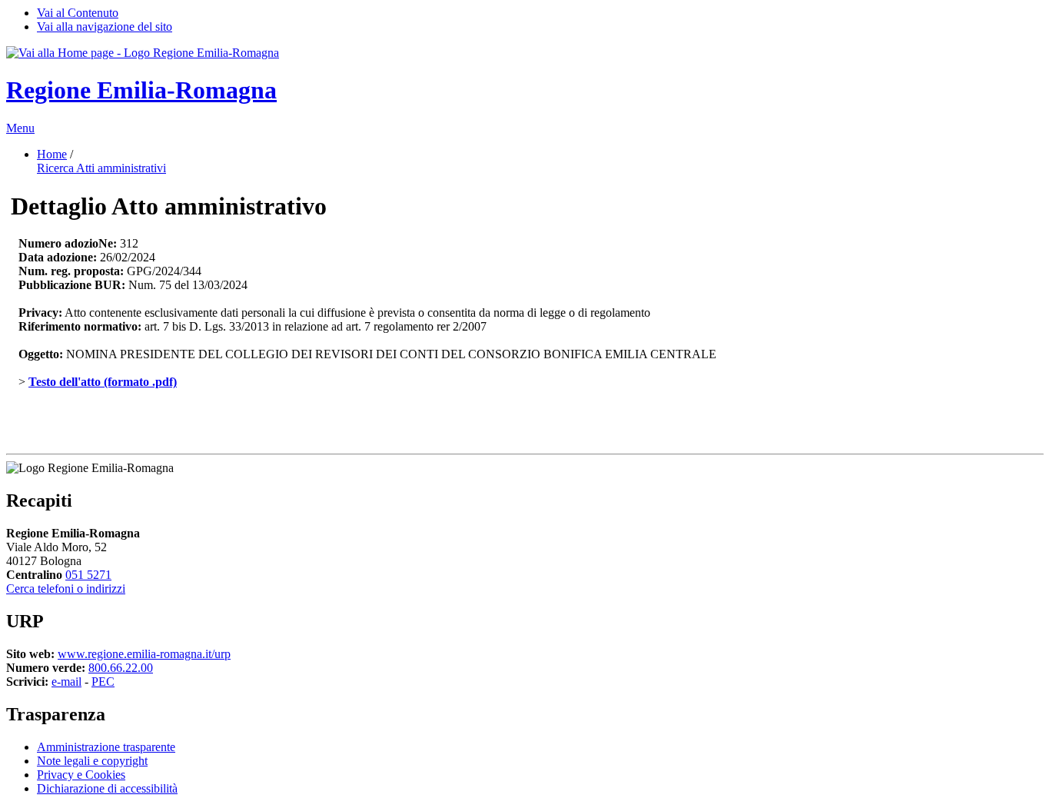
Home (52, 154)
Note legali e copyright (92, 760)
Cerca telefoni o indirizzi (65, 588)
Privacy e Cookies (81, 774)
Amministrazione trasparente (106, 746)
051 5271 (88, 574)
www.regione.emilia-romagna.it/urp (144, 653)
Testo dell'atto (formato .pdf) (102, 381)
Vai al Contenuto (77, 12)
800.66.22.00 (120, 667)
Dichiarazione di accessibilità (107, 788)
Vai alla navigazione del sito (104, 26)
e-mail (66, 681)
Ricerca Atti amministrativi (101, 168)
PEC (103, 681)
